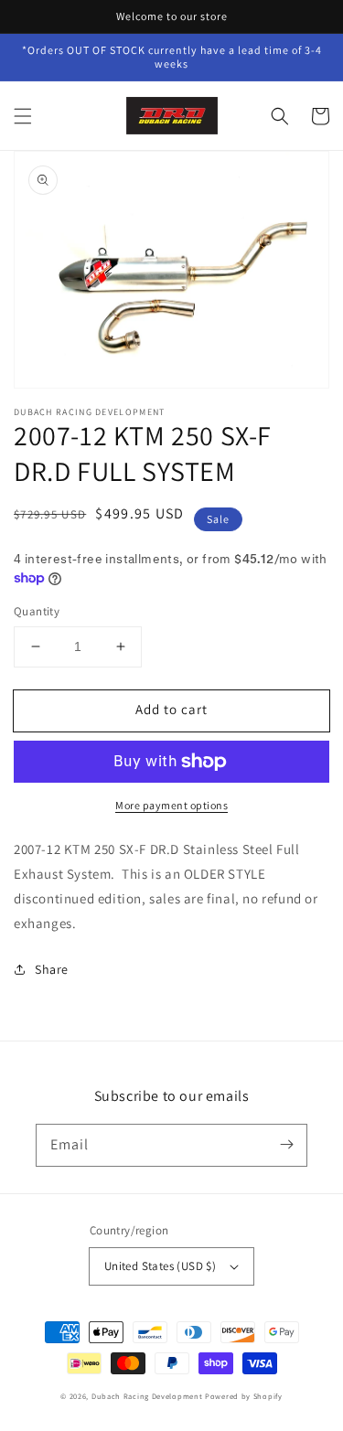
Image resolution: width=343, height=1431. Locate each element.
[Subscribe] (286, 1145)
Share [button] (52, 969)
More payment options (171, 805)
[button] (23, 116)
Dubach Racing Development (147, 1396)
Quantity (36, 611)
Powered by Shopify (244, 1396)
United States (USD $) (160, 1266)
